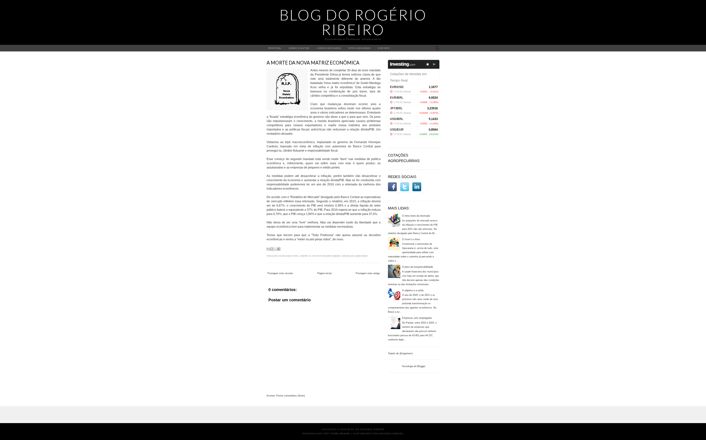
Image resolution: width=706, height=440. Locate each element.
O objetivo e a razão (413, 290)
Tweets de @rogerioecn (400, 353)
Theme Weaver (340, 433)
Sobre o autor (299, 48)
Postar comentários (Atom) (290, 395)
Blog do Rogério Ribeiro (353, 22)
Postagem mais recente (280, 273)
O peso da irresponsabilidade (417, 266)
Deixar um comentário (355, 256)
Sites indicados (359, 48)
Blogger (421, 366)
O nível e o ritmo (411, 239)
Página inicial (324, 273)
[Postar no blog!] (272, 249)
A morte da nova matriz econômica (313, 63)
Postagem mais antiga (368, 273)
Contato (384, 48)
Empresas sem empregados (417, 318)
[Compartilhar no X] (275, 249)
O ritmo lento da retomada (416, 215)
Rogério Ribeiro (331, 256)
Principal (274, 48)
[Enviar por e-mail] (268, 249)
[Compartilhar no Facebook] (279, 249)
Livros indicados (329, 48)
